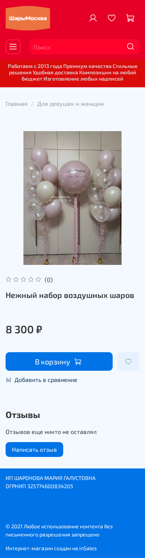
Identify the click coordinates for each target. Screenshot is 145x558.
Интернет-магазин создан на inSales (51, 548)
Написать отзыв (34, 449)
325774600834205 (50, 486)
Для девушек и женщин (70, 103)
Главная (17, 103)
